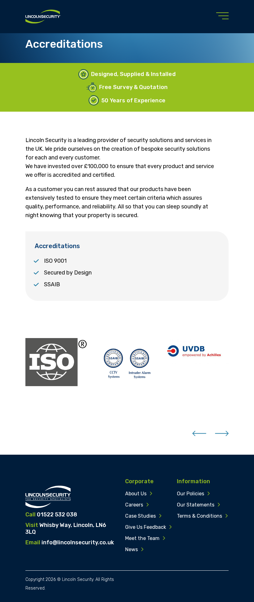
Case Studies (140, 516)
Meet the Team (142, 538)
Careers (134, 505)
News (131, 549)
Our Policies (190, 494)
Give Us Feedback (145, 527)
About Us (136, 494)
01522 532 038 (57, 514)
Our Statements (195, 505)
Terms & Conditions (199, 516)
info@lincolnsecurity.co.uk (78, 542)
